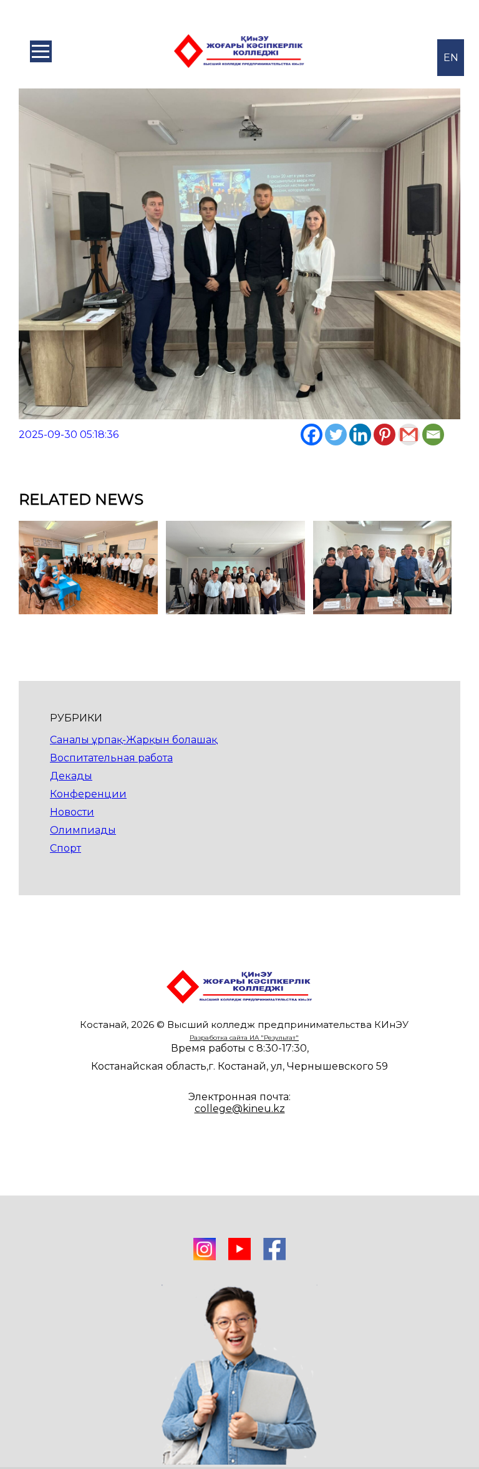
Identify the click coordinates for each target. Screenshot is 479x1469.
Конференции (88, 794)
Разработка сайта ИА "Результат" (244, 1038)
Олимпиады (83, 830)
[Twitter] (336, 434)
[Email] (433, 434)
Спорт (65, 848)
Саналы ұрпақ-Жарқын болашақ (133, 740)
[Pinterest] (384, 434)
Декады (71, 776)
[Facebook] (311, 434)
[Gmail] (409, 434)
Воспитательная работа (111, 758)
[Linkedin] (360, 434)
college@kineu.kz (240, 1109)
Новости (72, 812)
